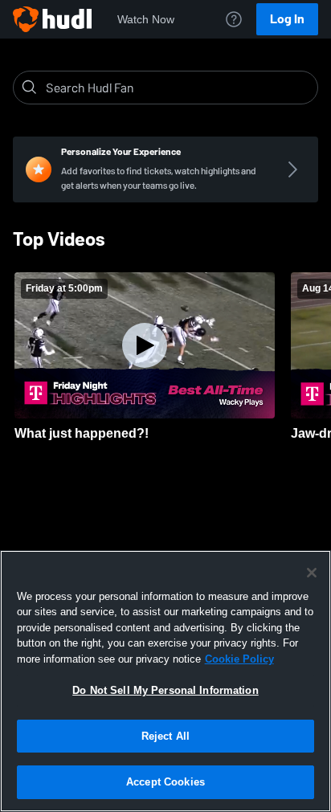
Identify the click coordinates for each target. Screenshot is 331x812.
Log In (287, 19)
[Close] (311, 572)
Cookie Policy (239, 659)
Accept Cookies (165, 782)
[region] (165, 681)
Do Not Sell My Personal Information (165, 690)
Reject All (165, 736)
